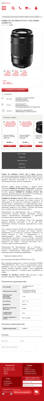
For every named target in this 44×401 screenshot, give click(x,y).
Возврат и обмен (30, 370)
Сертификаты (8, 383)
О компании (7, 381)
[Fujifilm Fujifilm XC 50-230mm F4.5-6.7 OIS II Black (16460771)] (22, 48)
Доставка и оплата (9, 370)
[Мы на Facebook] (6, 394)
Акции (5, 371)
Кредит (6, 373)
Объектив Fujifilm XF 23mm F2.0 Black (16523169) (24, 137)
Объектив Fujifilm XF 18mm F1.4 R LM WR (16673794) (9, 137)
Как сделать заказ (9, 368)
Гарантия (27, 368)
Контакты (7, 385)
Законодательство (30, 371)
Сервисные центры (30, 373)
